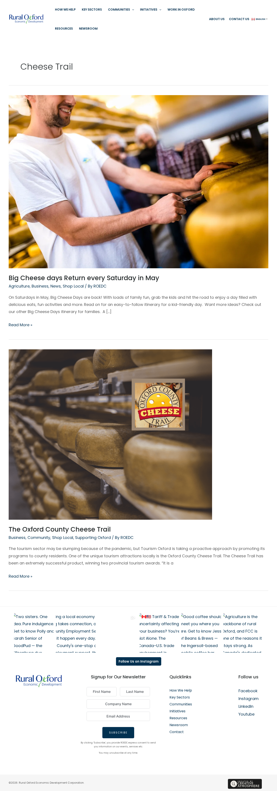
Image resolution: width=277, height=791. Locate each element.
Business (40, 286)
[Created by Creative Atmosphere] (245, 784)
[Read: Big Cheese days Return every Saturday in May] (138, 181)
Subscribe (118, 732)
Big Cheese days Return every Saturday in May (84, 278)
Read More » (20, 324)
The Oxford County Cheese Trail (60, 529)
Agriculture (19, 286)
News (55, 286)
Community (38, 537)
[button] (132, 9)
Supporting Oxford (93, 537)
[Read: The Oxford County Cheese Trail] (110, 434)
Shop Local (73, 286)
